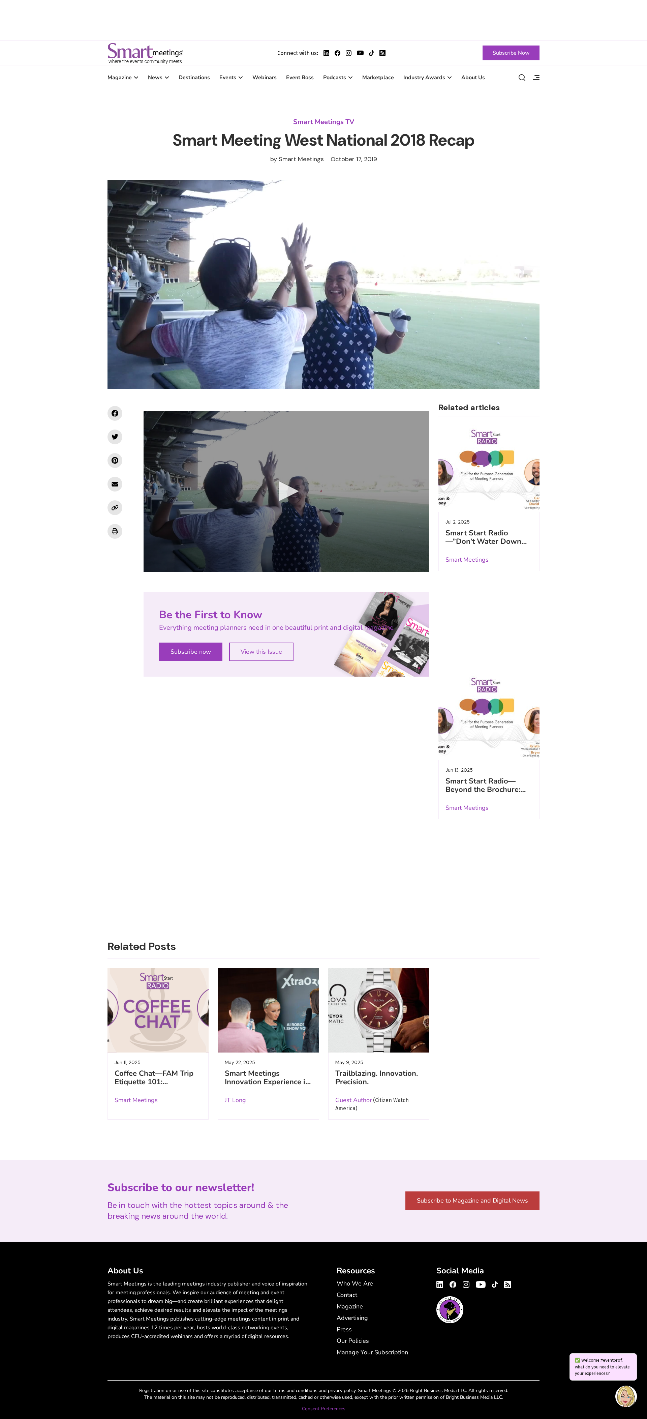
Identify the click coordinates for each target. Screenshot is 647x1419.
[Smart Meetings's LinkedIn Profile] (326, 53)
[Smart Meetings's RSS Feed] (382, 53)
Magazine (119, 77)
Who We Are (355, 1283)
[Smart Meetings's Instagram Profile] (348, 53)
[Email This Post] (114, 484)
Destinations (194, 77)
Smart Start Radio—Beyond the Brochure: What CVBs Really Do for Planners (483, 793)
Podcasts (334, 77)
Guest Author (353, 1100)
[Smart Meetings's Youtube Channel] (481, 1283)
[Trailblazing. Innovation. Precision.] (378, 1010)
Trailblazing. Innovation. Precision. (376, 1077)
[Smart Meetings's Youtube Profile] (360, 53)
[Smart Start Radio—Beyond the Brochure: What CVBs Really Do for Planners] (489, 716)
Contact (347, 1295)
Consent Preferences (323, 1409)
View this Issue (261, 652)
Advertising (352, 1318)
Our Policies (353, 1341)
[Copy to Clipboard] (114, 507)
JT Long (235, 1100)
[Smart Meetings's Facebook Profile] (337, 53)
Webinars (264, 77)
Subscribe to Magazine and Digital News (472, 1200)
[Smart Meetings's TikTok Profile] (371, 53)
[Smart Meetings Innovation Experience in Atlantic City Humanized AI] (268, 1010)
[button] (286, 491)
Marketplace (378, 77)
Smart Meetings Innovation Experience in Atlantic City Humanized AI (267, 1086)
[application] (286, 491)
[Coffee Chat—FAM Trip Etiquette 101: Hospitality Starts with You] (158, 1010)
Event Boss (300, 77)
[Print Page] (114, 531)
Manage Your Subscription (372, 1352)
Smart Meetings (145, 53)
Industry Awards (424, 77)
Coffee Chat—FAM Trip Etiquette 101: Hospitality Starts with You (154, 1086)
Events (227, 77)
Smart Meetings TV (323, 121)
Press (344, 1329)
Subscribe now (191, 652)
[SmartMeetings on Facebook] (114, 413)
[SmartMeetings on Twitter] (114, 437)
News (155, 77)
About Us (473, 77)
